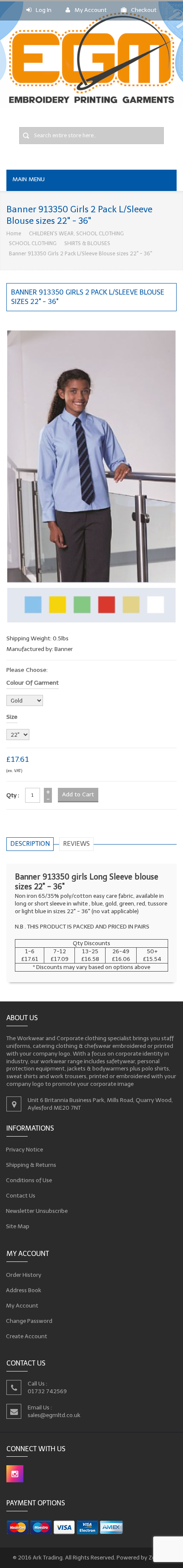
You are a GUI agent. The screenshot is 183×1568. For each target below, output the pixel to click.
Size (11, 716)
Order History (23, 1274)
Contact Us (20, 1195)
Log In (43, 10)
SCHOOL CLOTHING (33, 243)
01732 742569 (47, 1391)
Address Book (23, 1289)
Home (13, 233)
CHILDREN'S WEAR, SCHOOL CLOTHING (76, 233)
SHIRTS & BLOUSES (87, 243)
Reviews (76, 844)
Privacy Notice (24, 1149)
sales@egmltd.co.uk (54, 1415)
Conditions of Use (29, 1180)
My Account (90, 10)
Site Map (17, 1226)
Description (30, 844)
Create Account (26, 1335)
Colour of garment (32, 682)
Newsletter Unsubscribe (37, 1211)
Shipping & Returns (31, 1165)
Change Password (29, 1320)
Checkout (144, 10)
